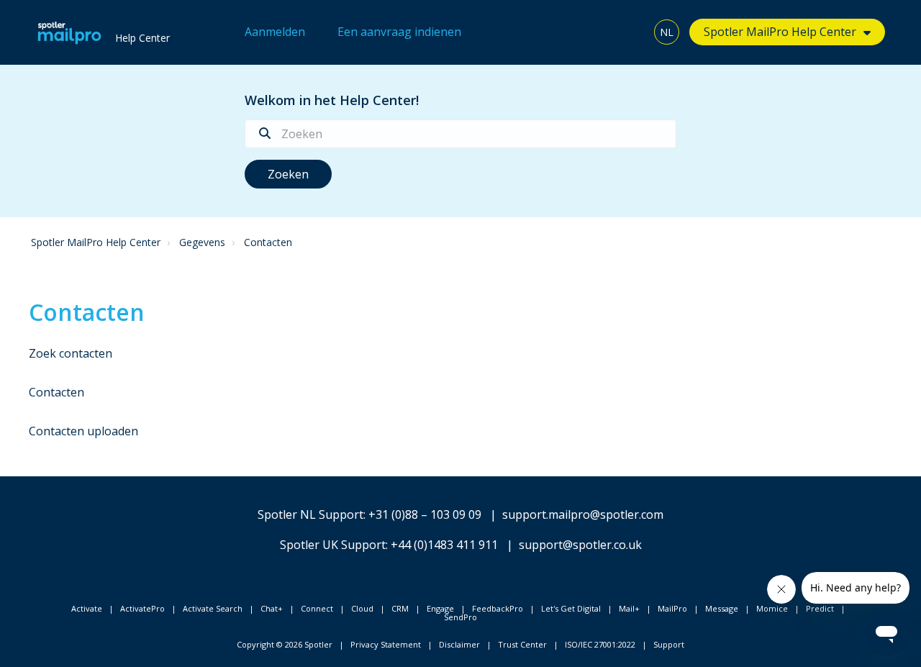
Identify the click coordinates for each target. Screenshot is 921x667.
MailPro (672, 608)
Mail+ (629, 608)
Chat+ (271, 608)
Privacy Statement (385, 644)
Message (721, 608)
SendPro (460, 617)
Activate (86, 608)
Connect (317, 608)
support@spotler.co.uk (580, 545)
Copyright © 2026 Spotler (284, 644)
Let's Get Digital (571, 608)
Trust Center (522, 644)
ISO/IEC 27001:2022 (600, 644)
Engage (440, 608)
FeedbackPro (497, 608)
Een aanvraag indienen (399, 32)
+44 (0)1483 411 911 (444, 545)
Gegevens (202, 242)
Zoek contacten (70, 353)
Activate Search (212, 608)
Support (668, 644)
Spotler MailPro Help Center (95, 242)
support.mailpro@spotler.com (582, 514)
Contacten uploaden (83, 431)
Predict (820, 608)
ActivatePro (142, 608)
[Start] (69, 32)
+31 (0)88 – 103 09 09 (424, 514)
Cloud (362, 608)
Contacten (268, 242)
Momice (772, 608)
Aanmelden (275, 32)
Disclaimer (459, 644)
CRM (400, 608)
